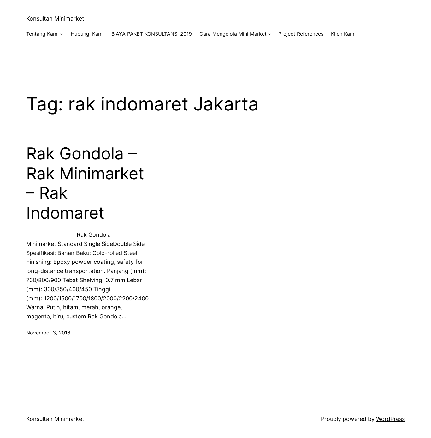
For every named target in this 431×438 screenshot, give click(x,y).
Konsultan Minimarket (55, 18)
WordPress (390, 419)
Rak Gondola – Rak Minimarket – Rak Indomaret (85, 183)
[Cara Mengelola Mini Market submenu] (269, 34)
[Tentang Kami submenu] (61, 34)
